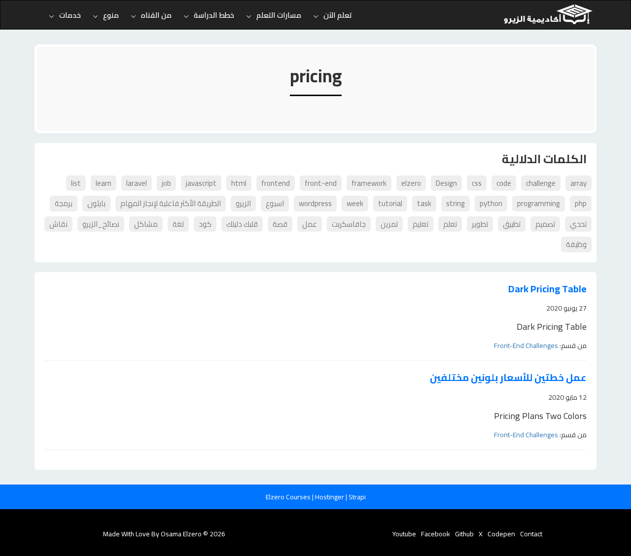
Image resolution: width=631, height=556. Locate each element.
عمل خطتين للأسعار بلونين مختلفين (508, 378)
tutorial (390, 203)
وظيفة (576, 244)
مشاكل (146, 224)
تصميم (545, 224)
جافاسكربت (349, 224)
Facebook (435, 534)
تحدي (578, 224)
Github (464, 534)
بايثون (96, 203)
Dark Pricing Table (547, 289)
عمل (309, 224)
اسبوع (275, 203)
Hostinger (330, 496)
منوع (111, 15)
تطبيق (512, 224)
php (581, 203)
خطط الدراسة (214, 15)
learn (103, 183)
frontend (275, 183)
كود (205, 224)
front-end (321, 183)
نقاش (58, 224)
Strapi (357, 496)
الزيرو (243, 203)
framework (368, 183)
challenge (541, 183)
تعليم (420, 224)
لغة (178, 224)
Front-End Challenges (526, 345)
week (355, 203)
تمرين (389, 224)
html (238, 183)
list (76, 183)
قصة (280, 224)
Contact (531, 534)
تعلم (450, 224)
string (455, 203)
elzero (411, 183)
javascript (201, 183)
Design (446, 183)
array (578, 183)
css (477, 183)
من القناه (156, 15)
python (491, 203)
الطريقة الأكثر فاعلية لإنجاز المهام (170, 203)
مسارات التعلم (278, 15)
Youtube (404, 534)
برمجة (63, 203)
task (424, 203)
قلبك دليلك (242, 224)
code (503, 183)
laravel (136, 183)
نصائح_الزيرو (100, 224)
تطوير (480, 224)
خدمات (70, 15)
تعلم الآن (337, 15)
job (166, 183)
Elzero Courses (289, 496)
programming (538, 203)
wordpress (315, 203)
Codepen (501, 534)
